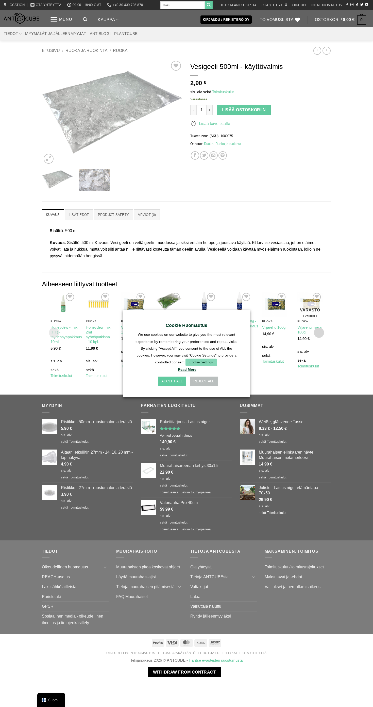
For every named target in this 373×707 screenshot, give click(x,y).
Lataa (195, 596)
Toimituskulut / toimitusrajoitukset (294, 567)
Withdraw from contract (184, 672)
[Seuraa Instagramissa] (351, 5)
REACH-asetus (56, 576)
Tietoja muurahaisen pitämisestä (145, 586)
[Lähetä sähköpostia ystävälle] (213, 155)
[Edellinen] (51, 112)
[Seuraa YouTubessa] (366, 5)
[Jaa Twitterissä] (204, 155)
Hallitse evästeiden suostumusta (216, 660)
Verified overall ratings (176, 435)
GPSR (48, 606)
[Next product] (317, 50)
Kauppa (106, 19)
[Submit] (208, 5)
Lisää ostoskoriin (244, 110)
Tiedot (11, 34)
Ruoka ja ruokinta (86, 50)
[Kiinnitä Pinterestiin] (222, 155)
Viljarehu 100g (273, 327)
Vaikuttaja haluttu (205, 606)
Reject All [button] (203, 381)
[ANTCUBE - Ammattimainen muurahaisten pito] (21, 18)
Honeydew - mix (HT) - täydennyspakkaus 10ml (66, 334)
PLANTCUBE (126, 34)
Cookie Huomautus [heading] (186, 325)
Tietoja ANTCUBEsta (238, 5)
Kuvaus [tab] (53, 215)
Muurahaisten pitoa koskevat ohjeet (148, 567)
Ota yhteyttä (274, 5)
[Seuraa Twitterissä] (361, 5)
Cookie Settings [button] (201, 362)
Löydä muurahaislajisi (136, 576)
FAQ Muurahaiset (132, 596)
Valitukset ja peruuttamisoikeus (292, 586)
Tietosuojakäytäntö (176, 653)
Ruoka (120, 50)
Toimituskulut (223, 92)
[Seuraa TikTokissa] (357, 5)
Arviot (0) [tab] (147, 215)
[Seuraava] (173, 112)
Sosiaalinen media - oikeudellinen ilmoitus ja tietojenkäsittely (72, 619)
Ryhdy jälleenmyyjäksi (210, 616)
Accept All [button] (172, 381)
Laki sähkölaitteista (59, 586)
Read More (187, 370)
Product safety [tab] (113, 215)
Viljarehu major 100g (309, 329)
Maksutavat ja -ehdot (283, 576)
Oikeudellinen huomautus (317, 5)
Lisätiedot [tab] (79, 215)
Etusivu (51, 50)
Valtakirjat (199, 586)
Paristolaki (51, 596)
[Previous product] (326, 50)
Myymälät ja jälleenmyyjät (55, 34)
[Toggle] (106, 567)
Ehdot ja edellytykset (219, 653)
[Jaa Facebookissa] (195, 155)
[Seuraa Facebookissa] (347, 5)
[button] (61, 19)
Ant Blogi (100, 34)
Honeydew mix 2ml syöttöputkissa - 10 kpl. (98, 334)
